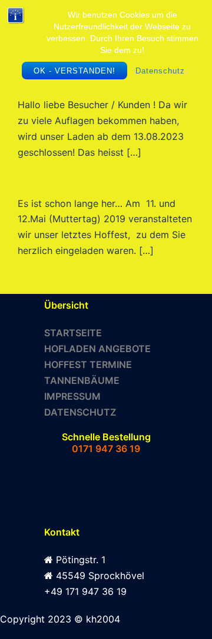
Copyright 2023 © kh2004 (60, 619)
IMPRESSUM (72, 396)
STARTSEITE (73, 333)
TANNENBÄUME (82, 380)
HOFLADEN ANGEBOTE (97, 348)
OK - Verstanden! (74, 70)
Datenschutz (160, 70)
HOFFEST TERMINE (88, 364)
